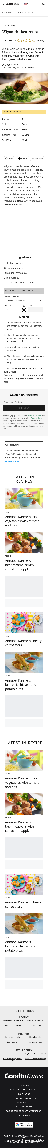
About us (24, 1085)
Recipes (14, 26)
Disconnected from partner (35, 1059)
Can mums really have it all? (12, 1059)
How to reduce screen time (12, 1020)
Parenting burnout (12, 1054)
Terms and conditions (24, 1098)
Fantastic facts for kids (13, 1025)
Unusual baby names (35, 1020)
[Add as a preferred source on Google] (24, 1125)
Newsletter (39, 158)
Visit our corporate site (33, 1137)
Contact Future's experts (24, 1090)
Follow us (24, 158)
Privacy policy (24, 1102)
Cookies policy (24, 1107)
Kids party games (35, 1025)
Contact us (24, 1094)
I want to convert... (13, 297)
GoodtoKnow (11, 64)
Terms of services (34, 416)
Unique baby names (26, 12)
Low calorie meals (35, 1042)
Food (4, 26)
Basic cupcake (12, 1042)
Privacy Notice (36, 418)
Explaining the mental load (35, 1054)
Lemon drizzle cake (12, 1037)
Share (10, 158)
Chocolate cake (35, 1037)
